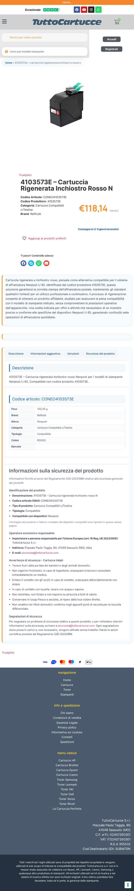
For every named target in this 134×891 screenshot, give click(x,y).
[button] (24, 263)
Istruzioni (73, 353)
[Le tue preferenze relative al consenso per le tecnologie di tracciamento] (128, 885)
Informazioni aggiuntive (45, 353)
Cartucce (67, 685)
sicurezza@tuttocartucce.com (40, 552)
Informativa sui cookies (67, 732)
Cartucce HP (67, 760)
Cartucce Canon (67, 774)
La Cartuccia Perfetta (67, 808)
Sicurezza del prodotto (100, 353)
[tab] (16, 353)
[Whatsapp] (98, 9)
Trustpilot (25, 175)
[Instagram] (91, 9)
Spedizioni (67, 742)
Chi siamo (67, 713)
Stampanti (67, 694)
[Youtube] (84, 9)
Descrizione (16, 353)
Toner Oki (67, 789)
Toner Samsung (67, 779)
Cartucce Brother (67, 765)
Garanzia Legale (67, 722)
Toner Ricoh (67, 804)
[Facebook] (77, 9)
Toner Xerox (67, 799)
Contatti (67, 737)
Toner (67, 689)
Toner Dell (67, 794)
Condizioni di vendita (67, 717)
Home (8, 62)
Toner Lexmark (67, 784)
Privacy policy (67, 727)
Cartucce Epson (67, 770)
